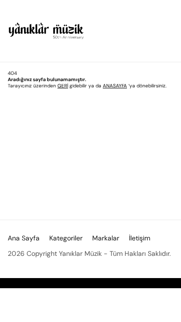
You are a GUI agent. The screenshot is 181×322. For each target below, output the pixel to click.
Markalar (105, 238)
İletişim (139, 238)
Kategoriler (66, 238)
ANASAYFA (115, 86)
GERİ (62, 86)
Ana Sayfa (24, 238)
